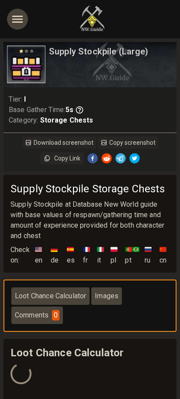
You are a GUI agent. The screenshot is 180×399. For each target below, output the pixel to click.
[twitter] (134, 158)
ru (148, 255)
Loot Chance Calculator (50, 296)
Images (106, 296)
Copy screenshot (132, 142)
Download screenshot (63, 142)
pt (132, 255)
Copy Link (67, 158)
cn (162, 255)
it (100, 255)
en (38, 255)
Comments (36, 315)
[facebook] (92, 158)
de (55, 255)
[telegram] (120, 158)
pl (114, 255)
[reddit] (106, 158)
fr (86, 255)
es (71, 255)
